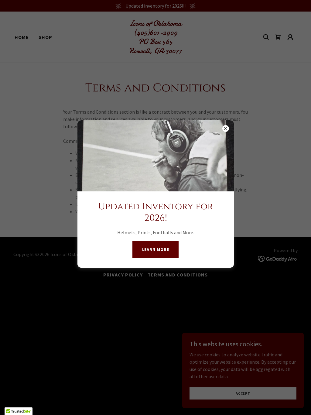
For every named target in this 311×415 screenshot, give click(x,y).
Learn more (155, 249)
